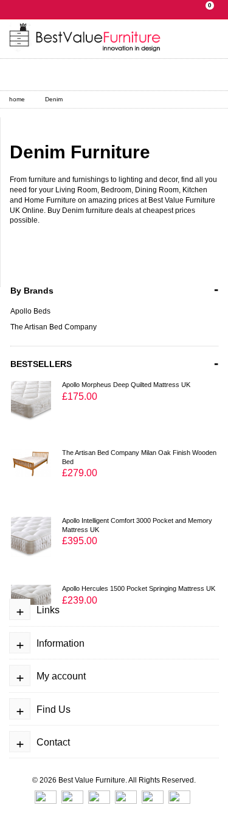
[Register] (53, 74)
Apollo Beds (30, 311)
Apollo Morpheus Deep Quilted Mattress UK (126, 384)
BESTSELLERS (114, 363)
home (17, 99)
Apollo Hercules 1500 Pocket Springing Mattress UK (138, 588)
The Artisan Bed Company (53, 327)
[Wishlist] (112, 74)
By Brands (114, 289)
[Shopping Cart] (83, 74)
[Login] (23, 74)
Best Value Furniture (91, 780)
